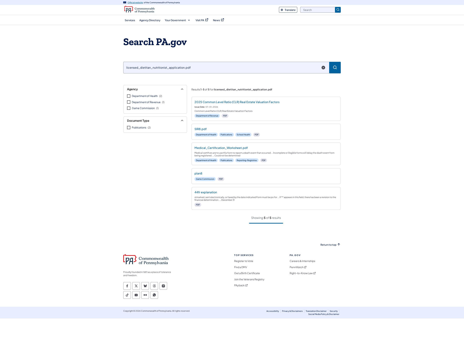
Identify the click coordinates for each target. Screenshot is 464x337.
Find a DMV (240, 267)
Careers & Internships (302, 261)
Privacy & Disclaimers (292, 311)
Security (334, 311)
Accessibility (272, 311)
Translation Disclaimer (316, 311)
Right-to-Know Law (301, 273)
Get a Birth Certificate (247, 273)
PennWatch (296, 267)
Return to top (328, 244)
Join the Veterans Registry (249, 279)
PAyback (239, 285)
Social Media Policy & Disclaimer (323, 314)
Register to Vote (243, 261)
